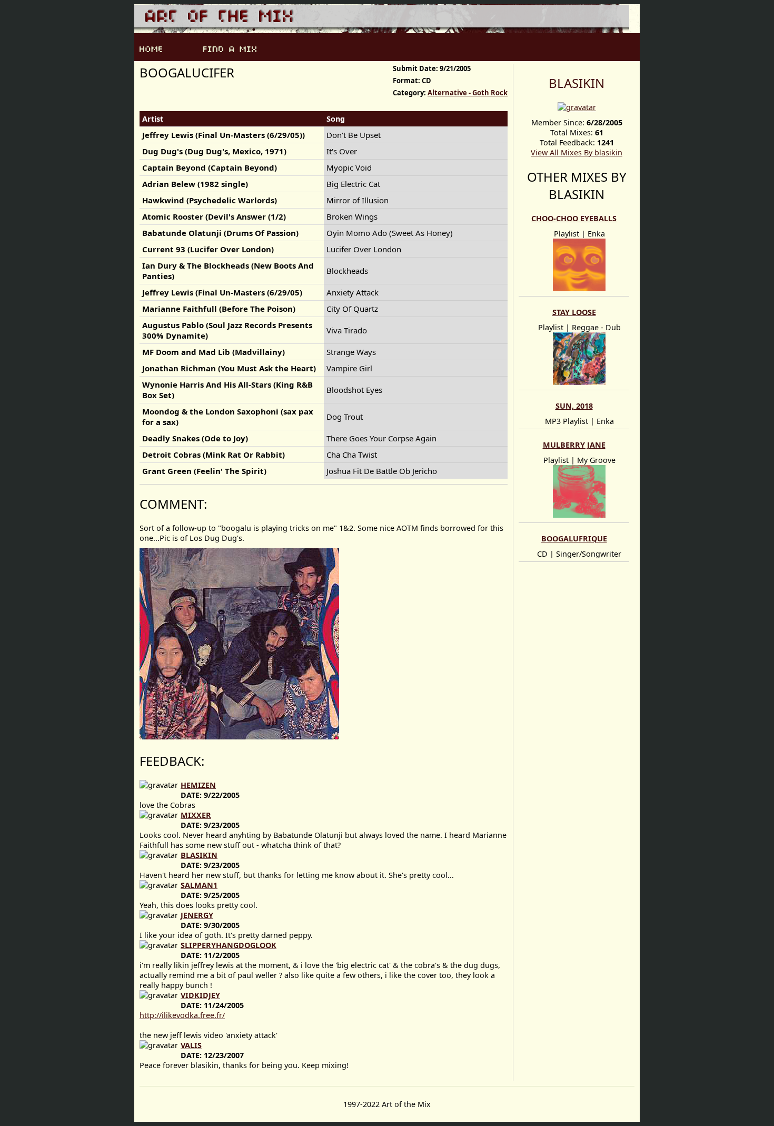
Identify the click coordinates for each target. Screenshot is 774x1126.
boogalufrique (574, 539)
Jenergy (197, 915)
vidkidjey (200, 995)
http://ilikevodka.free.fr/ (182, 1015)
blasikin (576, 83)
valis (191, 1045)
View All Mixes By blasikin (576, 152)
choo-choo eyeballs (574, 218)
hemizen (198, 785)
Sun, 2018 (574, 406)
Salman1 (199, 885)
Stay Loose (574, 312)
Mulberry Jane (574, 445)
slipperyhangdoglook (228, 945)
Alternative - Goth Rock (468, 92)
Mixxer (196, 815)
